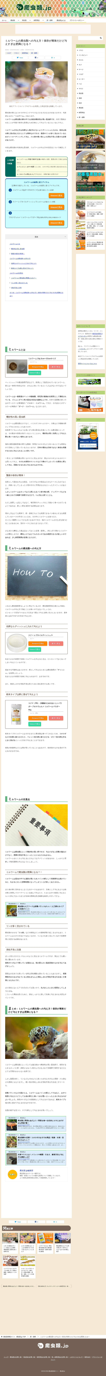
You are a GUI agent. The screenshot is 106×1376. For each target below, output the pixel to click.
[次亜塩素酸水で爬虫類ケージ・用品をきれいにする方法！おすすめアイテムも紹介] (90, 173)
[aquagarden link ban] (88, 448)
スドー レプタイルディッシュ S (40, 635)
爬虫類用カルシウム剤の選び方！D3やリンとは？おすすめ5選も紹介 (62, 1248)
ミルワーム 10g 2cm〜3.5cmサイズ (42, 358)
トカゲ (9, 53)
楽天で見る (56, 367)
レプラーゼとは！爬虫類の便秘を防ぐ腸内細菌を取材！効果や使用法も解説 (45, 1248)
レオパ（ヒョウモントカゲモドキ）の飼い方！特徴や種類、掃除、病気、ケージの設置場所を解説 (27, 1272)
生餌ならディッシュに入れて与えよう (24, 263)
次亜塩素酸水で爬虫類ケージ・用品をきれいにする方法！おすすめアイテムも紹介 (90, 186)
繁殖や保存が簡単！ (18, 253)
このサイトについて (76, 1357)
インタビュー (83, 55)
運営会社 (87, 1357)
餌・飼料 (50, 20)
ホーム (4, 20)
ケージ (81, 69)
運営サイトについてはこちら (87, 363)
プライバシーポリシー (77, 20)
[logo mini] (53, 1347)
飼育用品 (37, 20)
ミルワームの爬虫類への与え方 (20, 258)
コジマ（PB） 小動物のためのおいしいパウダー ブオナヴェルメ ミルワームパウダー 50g (45, 706)
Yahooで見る (35, 373)
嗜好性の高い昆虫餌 (18, 249)
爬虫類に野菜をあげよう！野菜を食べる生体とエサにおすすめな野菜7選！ (19, 1286)
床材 (80, 98)
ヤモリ (16, 53)
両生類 (24, 20)
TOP (14, 1337)
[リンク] (17, 367)
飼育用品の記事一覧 (43, 1357)
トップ (6, 1357)
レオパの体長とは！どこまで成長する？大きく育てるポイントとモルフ (27, 1248)
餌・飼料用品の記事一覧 (60, 1357)
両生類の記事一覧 (29, 1357)
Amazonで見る (56, 195)
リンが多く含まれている (19, 283)
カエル (81, 60)
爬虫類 (13, 20)
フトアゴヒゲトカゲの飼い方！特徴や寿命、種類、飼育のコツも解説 (95, 214)
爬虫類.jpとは (61, 20)
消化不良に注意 (16, 288)
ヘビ (80, 84)
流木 (80, 103)
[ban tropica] (89, 383)
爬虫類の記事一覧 (16, 1357)
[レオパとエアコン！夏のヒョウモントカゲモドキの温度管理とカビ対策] (90, 130)
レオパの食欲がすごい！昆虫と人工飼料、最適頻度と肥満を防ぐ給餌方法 (10, 1248)
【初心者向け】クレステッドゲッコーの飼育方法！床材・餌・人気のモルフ (54, 1286)
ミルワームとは (15, 244)
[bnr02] (90, 410)
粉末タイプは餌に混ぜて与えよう (22, 268)
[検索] (100, 38)
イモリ (81, 50)
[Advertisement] (53, 30)
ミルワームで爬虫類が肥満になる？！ (24, 278)
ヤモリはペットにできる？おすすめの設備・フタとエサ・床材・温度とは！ (95, 204)
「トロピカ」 (82, 349)
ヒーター (82, 79)
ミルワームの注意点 (16, 273)
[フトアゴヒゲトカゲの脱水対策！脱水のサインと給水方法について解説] (90, 152)
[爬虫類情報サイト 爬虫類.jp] (34, 8)
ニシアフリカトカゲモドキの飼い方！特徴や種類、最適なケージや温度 (10, 1271)
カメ (80, 64)
